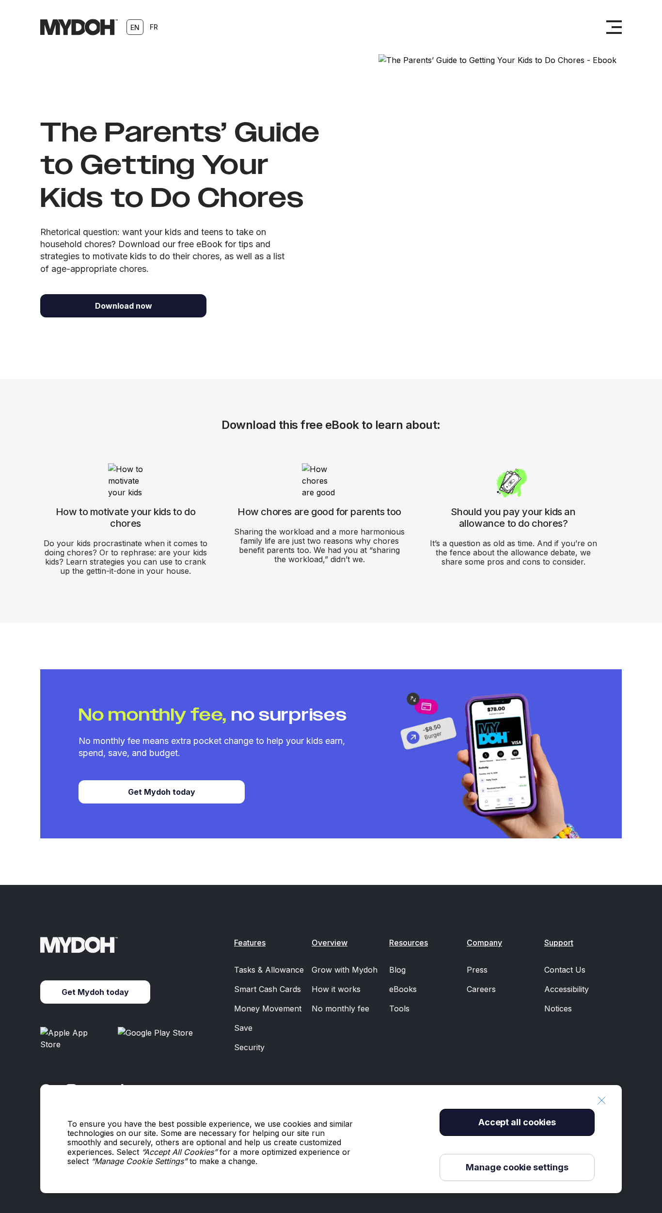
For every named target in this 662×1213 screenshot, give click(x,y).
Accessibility (566, 989)
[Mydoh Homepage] (79, 27)
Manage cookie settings (517, 1167)
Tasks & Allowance (269, 970)
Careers (481, 989)
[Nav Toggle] (614, 27)
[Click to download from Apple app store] (75, 1038)
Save (243, 1028)
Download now (123, 306)
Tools (399, 1008)
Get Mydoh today (161, 792)
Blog (397, 970)
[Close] (601, 1100)
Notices (558, 1008)
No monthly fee (340, 1008)
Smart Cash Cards (267, 989)
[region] (331, 1139)
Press (477, 970)
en (135, 27)
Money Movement (267, 1008)
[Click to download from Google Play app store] (157, 1038)
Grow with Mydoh (345, 970)
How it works (336, 989)
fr (154, 27)
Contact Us (564, 970)
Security (249, 1047)
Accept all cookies (517, 1122)
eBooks (403, 989)
